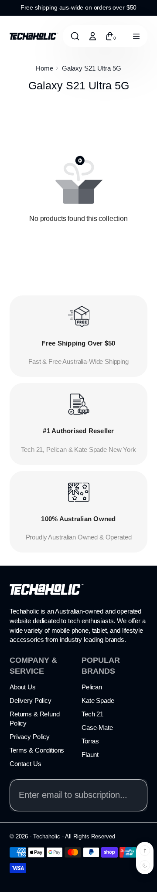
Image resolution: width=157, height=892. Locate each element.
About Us (23, 687)
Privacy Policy (30, 736)
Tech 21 (92, 714)
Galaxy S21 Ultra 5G (91, 68)
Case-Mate (97, 727)
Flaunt (90, 754)
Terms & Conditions (37, 750)
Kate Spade (98, 700)
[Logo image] (34, 35)
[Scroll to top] (145, 850)
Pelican (92, 687)
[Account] (92, 36)
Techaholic (46, 836)
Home (44, 68)
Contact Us (25, 763)
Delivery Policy (30, 700)
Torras (90, 741)
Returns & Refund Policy (35, 718)
